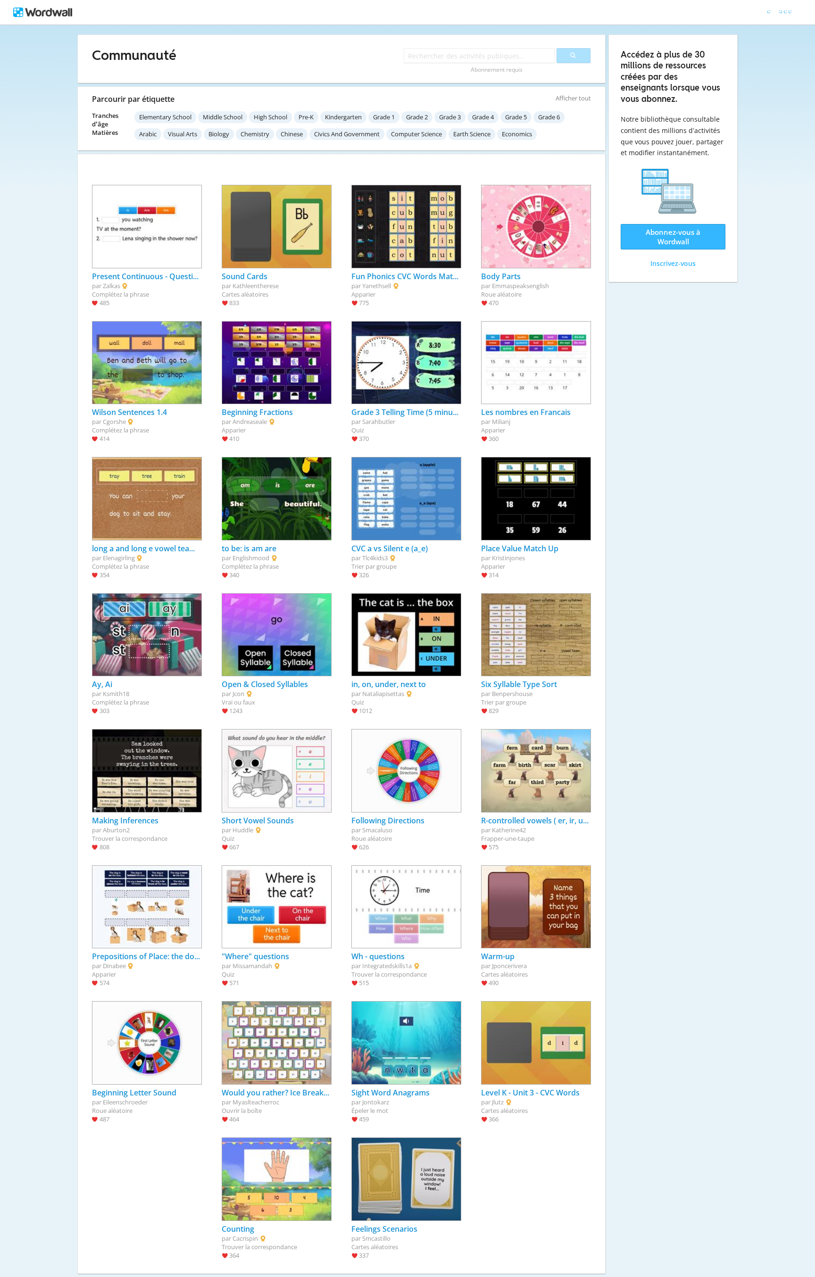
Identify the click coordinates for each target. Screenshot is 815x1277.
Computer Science (416, 134)
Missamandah (252, 966)
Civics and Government (347, 134)
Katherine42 (509, 830)
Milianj (501, 421)
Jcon (238, 693)
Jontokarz (375, 1102)
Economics (517, 134)
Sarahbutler (378, 421)
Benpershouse (512, 693)
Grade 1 (384, 117)
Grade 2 (417, 117)
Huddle (243, 830)
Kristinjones (508, 558)
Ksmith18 (116, 693)
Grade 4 (483, 117)
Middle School (222, 117)
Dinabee (114, 966)
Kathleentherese (256, 286)
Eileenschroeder (125, 1102)
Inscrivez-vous (673, 263)
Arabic (148, 134)
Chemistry (255, 134)
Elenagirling (119, 558)
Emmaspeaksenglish (520, 286)
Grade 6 (549, 117)
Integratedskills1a (387, 966)
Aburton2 (116, 830)
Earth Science (472, 134)
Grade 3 (450, 117)
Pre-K (306, 117)
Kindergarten (343, 117)
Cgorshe (114, 421)
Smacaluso (377, 830)
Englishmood (251, 558)
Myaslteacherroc (256, 1102)
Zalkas (111, 286)
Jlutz (498, 1102)
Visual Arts (182, 134)
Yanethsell (376, 286)
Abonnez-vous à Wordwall (673, 236)
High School (270, 117)
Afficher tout (573, 98)
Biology (218, 134)
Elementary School (165, 117)
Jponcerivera (509, 966)
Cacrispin (245, 1238)
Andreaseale (250, 421)
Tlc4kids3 (375, 558)
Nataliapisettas (383, 693)
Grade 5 (516, 117)
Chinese (292, 134)
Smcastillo (376, 1238)
